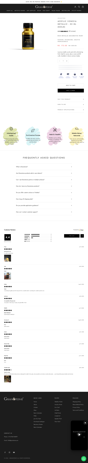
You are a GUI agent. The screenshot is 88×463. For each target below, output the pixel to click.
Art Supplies (31, 10)
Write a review (71, 235)
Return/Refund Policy (78, 404)
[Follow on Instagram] (9, 452)
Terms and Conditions (78, 410)
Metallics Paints (58, 402)
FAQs (35, 416)
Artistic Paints (20, 10)
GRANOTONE (61, 18)
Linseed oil (57, 416)
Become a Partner (38, 424)
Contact (36, 407)
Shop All (10, 10)
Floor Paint (57, 421)
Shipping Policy (77, 402)
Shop (35, 410)
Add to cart (71, 85)
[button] (82, 236)
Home (35, 402)
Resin (39, 10)
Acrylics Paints (58, 404)
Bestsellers (66, 10)
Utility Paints (76, 10)
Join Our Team (37, 419)
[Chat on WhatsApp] (83, 458)
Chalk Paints (58, 413)
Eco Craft (46, 10)
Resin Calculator (38, 413)
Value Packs (56, 10)
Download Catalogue (39, 421)
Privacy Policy (76, 407)
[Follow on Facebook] (5, 452)
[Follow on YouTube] (14, 452)
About (35, 404)
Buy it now (71, 90)
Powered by (76, 230)
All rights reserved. (24, 458)
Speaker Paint (58, 419)
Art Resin (57, 410)
